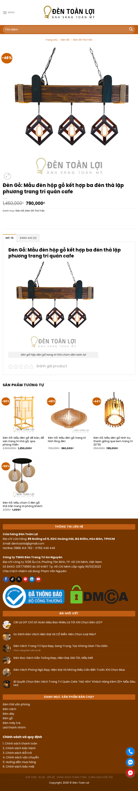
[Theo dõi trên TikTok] (12, 579)
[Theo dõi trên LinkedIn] (32, 579)
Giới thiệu (31, 777)
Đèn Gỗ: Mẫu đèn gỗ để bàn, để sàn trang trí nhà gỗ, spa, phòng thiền (23, 441)
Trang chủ (51, 40)
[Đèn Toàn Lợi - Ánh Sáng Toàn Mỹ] (69, 12)
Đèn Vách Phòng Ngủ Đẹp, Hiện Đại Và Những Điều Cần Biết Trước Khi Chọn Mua (69, 669)
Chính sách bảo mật (20, 766)
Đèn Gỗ (65, 40)
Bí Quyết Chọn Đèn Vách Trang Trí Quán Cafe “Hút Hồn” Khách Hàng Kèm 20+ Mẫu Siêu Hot (74, 683)
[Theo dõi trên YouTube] (38, 579)
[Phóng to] (7, 176)
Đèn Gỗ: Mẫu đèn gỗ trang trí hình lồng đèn (67, 440)
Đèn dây (8, 713)
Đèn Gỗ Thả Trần (82, 40)
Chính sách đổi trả (19, 753)
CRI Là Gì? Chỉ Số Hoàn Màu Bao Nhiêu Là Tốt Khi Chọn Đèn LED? (57, 622)
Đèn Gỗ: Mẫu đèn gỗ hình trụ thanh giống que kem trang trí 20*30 (113, 441)
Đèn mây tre (11, 723)
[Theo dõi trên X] (19, 579)
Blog (42, 777)
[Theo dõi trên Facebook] (6, 579)
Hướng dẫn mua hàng (21, 762)
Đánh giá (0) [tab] (28, 238)
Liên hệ (51, 777)
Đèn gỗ (8, 718)
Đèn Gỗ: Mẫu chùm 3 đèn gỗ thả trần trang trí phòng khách (22, 504)
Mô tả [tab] (9, 238)
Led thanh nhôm (14, 727)
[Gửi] (131, 29)
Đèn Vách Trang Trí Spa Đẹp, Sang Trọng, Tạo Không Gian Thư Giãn (60, 646)
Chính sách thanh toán (21, 743)
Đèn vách (9, 709)
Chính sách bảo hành (21, 748)
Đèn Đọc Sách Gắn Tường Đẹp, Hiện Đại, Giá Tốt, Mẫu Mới (53, 658)
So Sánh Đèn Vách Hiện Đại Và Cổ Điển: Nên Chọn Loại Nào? (54, 634)
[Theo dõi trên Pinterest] (25, 579)
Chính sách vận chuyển (22, 757)
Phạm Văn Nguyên (53, 571)
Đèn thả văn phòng (16, 704)
